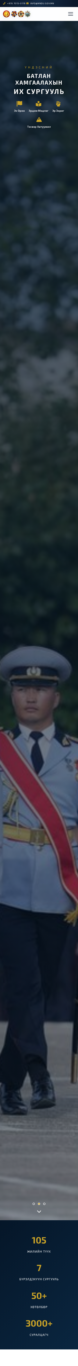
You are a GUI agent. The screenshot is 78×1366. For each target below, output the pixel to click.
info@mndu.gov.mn (42, 3)
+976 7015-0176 (16, 3)
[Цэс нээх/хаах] (70, 14)
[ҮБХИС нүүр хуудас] (17, 13)
